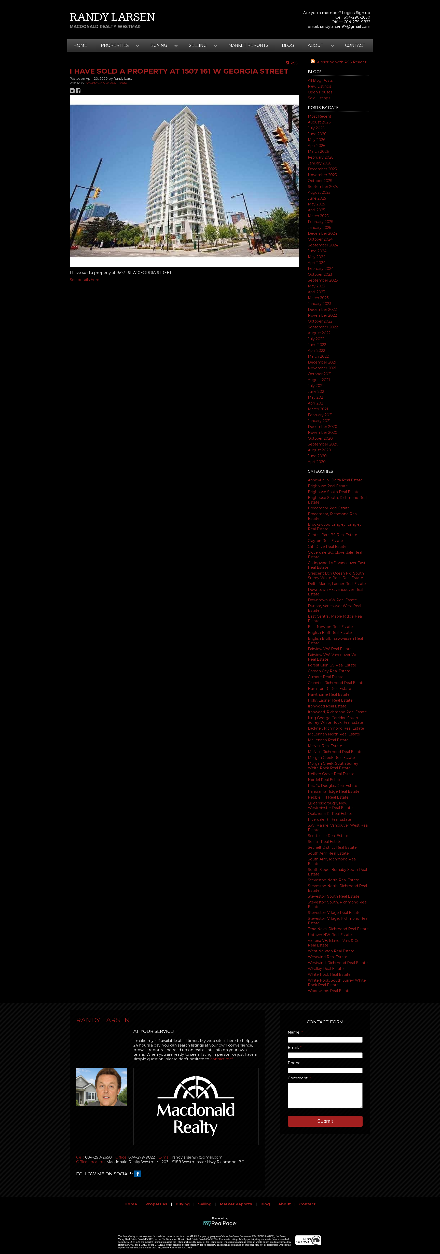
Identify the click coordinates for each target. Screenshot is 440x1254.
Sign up (363, 12)
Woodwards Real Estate (329, 990)
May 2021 (316, 397)
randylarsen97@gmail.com (345, 26)
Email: (294, 1047)
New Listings (319, 86)
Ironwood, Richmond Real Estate (337, 712)
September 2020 (323, 444)
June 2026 (317, 134)
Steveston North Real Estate (333, 880)
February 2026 (320, 157)
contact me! (221, 1059)
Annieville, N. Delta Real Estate (335, 480)
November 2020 (322, 432)
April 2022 (316, 350)
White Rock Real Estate (329, 974)
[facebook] (138, 1174)
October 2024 (320, 239)
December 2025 (322, 169)
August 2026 (319, 122)
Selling (205, 1204)
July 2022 (316, 339)
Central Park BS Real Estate (332, 535)
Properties (156, 1204)
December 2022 (322, 309)
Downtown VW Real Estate (332, 600)
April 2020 (317, 461)
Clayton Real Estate (325, 540)
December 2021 (322, 362)
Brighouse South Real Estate (334, 492)
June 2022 (317, 344)
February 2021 (320, 415)
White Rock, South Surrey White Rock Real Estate (337, 982)
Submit (325, 1121)
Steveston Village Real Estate (334, 912)
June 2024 (317, 251)
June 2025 (317, 198)
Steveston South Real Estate (334, 896)
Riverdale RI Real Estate (329, 819)
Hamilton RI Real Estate (329, 688)
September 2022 (323, 327)
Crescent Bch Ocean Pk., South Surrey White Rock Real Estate (336, 575)
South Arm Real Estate (328, 853)
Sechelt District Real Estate (332, 847)
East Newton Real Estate (330, 626)
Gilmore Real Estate (325, 677)
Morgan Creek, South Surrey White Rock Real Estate (333, 765)
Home (80, 45)
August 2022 (319, 333)
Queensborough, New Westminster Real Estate (330, 805)
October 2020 (320, 438)
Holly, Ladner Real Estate (330, 700)
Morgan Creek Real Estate (331, 757)
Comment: (298, 1078)
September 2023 (323, 280)
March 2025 (318, 216)
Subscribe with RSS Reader (340, 62)
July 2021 (316, 385)
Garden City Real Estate (329, 671)
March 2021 (318, 409)
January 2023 (319, 303)
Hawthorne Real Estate (329, 694)
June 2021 (317, 391)
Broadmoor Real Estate (329, 508)
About (284, 1204)
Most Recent (319, 116)
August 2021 (319, 380)
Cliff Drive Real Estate (327, 546)
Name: (294, 1032)
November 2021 (322, 368)
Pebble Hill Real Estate (328, 797)
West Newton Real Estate (331, 951)
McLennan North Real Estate (334, 734)
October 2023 (320, 274)
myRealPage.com (220, 1223)
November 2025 (322, 175)
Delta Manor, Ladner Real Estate (337, 583)
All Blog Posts (320, 80)
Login (347, 12)
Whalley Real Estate (326, 968)
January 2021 (319, 421)
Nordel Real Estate (324, 779)
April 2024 (316, 262)
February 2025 (320, 221)
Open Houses (320, 92)
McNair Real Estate (325, 746)
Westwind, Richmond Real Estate (338, 962)
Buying (183, 1204)
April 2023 (316, 292)
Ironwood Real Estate (327, 706)
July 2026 (316, 128)
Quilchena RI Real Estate (330, 813)
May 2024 (316, 257)
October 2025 (320, 180)
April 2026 (316, 145)
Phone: (294, 1063)
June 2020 (317, 456)
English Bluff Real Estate (330, 632)
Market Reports (248, 45)
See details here (84, 279)
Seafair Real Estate (324, 841)
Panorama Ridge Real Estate (334, 791)
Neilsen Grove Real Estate (331, 774)
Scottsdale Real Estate (328, 835)
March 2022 (318, 356)
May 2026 (316, 139)
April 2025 (316, 210)
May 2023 (316, 286)
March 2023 (318, 298)
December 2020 (322, 426)
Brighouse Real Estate (328, 486)
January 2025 (319, 227)
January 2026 (319, 163)
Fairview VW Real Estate (330, 649)
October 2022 (320, 321)
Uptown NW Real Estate (330, 934)
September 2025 (323, 186)
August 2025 (319, 192)
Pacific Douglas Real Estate (332, 785)
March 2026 (318, 151)
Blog (288, 45)
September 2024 (323, 245)
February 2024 (321, 268)
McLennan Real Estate (328, 740)
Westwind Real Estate (327, 957)
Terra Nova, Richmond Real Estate (338, 929)
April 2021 (316, 403)
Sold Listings (319, 98)
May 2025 (316, 204)
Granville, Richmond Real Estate (336, 682)
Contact (355, 45)
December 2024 (322, 233)
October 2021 (320, 374)
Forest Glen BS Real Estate (332, 665)
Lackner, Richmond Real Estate (336, 728)
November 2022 (322, 315)
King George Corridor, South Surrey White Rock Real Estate (335, 720)
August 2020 (319, 450)
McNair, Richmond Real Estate (335, 751)
